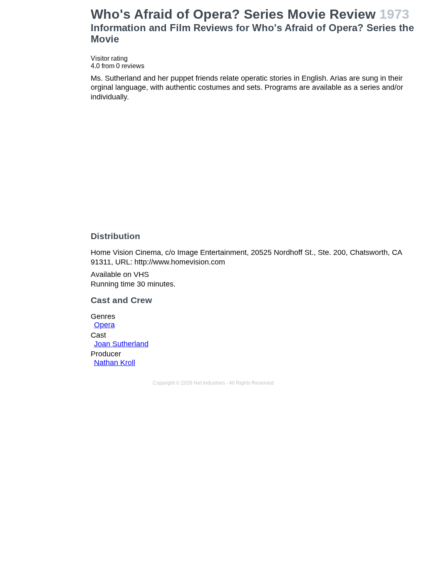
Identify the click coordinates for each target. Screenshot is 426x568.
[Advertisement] (47, 131)
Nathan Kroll (114, 362)
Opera (104, 325)
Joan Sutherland (121, 344)
